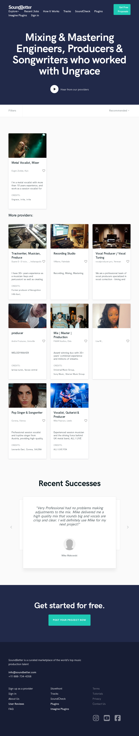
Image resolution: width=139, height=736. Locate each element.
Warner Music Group (75, 374)
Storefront (56, 688)
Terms (96, 688)
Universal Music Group (64, 370)
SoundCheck (82, 11)
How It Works (51, 11)
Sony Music (59, 374)
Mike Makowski (69, 555)
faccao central (31, 370)
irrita (23, 199)
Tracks (67, 11)
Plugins (98, 11)
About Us (13, 699)
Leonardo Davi (18, 449)
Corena (29, 449)
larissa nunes (17, 370)
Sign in (35, 15)
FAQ (11, 709)
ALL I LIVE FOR (60, 449)
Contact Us (99, 704)
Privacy (97, 699)
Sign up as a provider (20, 688)
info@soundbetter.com (22, 672)
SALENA (38, 449)
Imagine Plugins (17, 15)
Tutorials (98, 693)
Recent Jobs (31, 11)
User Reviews (16, 704)
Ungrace (15, 199)
